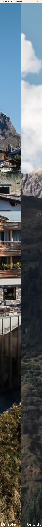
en (37, 1)
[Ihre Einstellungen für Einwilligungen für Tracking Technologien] (1, 525)
